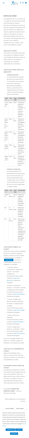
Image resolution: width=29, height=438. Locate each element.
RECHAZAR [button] (14, 433)
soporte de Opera (19, 333)
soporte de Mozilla (19, 294)
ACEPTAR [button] (19, 429)
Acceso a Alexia (19, 408)
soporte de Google (19, 310)
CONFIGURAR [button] (8, 260)
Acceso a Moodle (10, 408)
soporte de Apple (18, 321)
